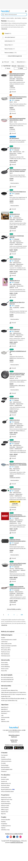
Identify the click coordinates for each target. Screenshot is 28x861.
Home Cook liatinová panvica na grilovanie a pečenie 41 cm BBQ (17, 374)
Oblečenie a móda (5, 721)
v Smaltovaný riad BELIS (15, 477)
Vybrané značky (5, 660)
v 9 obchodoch (13, 434)
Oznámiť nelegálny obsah (6, 769)
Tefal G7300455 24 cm (15, 442)
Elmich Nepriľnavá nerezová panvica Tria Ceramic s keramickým (18, 97)
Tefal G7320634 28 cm (15, 329)
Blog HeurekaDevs (5, 767)
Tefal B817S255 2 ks (14, 398)
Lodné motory (4, 641)
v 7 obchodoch (13, 251)
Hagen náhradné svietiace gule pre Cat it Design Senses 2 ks (14, 692)
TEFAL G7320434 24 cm (15, 259)
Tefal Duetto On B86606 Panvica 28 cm (18, 351)
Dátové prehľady (5, 807)
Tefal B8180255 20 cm (15, 214)
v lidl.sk (11, 552)
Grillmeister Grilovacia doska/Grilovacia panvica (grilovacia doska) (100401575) (18, 541)
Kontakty (3, 757)
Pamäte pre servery (5, 652)
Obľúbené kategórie (6, 635)
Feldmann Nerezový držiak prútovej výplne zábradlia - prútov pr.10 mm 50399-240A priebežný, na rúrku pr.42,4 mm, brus (14, 698)
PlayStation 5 (4, 713)
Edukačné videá (4, 811)
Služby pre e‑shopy (5, 801)
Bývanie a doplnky (10, 18)
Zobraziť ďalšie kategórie (14, 56)
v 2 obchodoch (13, 530)
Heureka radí (4, 781)
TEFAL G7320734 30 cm (15, 489)
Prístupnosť (3, 771)
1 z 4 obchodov (13, 507)
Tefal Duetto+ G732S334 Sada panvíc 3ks (17, 236)
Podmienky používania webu (16, 842)
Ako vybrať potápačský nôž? (7, 679)
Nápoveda (3, 813)
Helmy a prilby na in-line (6, 643)
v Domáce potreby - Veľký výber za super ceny (17, 386)
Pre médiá (3, 763)
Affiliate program (4, 809)
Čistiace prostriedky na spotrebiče (9, 645)
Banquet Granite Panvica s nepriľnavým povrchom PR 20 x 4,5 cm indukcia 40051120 (18, 516)
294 (22, 615)
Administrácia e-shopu (6, 797)
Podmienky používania (6, 759)
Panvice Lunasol (4, 669)
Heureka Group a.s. (16, 841)
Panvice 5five (4, 671)
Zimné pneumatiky (5, 717)
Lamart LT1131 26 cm (15, 420)
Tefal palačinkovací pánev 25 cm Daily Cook (17, 303)
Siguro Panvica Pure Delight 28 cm (18, 191)
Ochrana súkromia (5, 787)
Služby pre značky (5, 805)
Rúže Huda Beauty (5, 654)
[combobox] (14, 14)
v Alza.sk (11, 180)
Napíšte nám (14, 737)
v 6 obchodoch (13, 344)
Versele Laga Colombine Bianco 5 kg (9, 700)
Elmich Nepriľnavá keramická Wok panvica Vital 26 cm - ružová (17, 119)
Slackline (3, 637)
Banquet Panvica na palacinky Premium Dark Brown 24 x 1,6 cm (17, 587)
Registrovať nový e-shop (6, 799)
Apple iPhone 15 (4, 707)
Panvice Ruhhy (4, 662)
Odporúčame (4, 705)
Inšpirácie (3, 828)
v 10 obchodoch (13, 412)
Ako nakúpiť (3, 777)
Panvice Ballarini (4, 664)
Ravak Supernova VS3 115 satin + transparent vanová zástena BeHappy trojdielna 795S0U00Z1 (14, 694)
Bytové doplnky (18, 18)
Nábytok (3, 719)
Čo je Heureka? (4, 755)
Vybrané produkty (6, 686)
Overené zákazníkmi (5, 819)
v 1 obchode (12, 87)
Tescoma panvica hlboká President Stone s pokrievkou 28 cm (18, 564)
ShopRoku (3, 821)
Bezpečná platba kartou (6, 789)
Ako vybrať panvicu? (14, 138)
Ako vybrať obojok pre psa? (7, 677)
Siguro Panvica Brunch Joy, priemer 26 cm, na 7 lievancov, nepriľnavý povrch (18, 171)
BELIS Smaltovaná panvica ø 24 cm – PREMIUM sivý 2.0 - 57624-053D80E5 (18, 464)
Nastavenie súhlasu (5, 785)
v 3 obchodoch (13, 273)
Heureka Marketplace (6, 803)
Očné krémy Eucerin (5, 656)
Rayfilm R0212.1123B (5, 696)
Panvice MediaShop (5, 666)
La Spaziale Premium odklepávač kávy (9, 690)
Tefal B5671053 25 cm (15, 280)
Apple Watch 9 (4, 709)
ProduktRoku (4, 823)
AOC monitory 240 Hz (6, 650)
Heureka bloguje (4, 765)
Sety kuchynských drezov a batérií (8, 639)
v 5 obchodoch (13, 162)
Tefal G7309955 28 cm (15, 148)
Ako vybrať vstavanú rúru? (7, 681)
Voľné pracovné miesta (6, 761)
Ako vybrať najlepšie (6, 675)
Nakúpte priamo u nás (6, 783)
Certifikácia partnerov (6, 826)
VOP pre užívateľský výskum (7, 791)
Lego (2, 715)
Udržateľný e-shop (5, 830)
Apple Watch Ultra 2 (5, 711)
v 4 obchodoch (13, 602)
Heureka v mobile (5, 779)
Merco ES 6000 (4, 688)
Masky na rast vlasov (5, 647)
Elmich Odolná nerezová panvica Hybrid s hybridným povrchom (17, 74)
